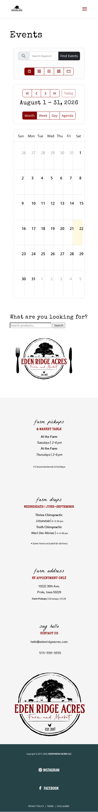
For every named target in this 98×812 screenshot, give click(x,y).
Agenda (67, 115)
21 (72, 228)
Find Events (69, 56)
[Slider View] (69, 71)
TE (47, 806)
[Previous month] (36, 93)
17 (33, 228)
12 (53, 203)
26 (24, 152)
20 (62, 228)
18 (43, 228)
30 (62, 152)
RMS (51, 806)
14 (72, 203)
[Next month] (45, 93)
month (30, 115)
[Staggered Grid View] (59, 71)
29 (53, 152)
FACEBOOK (51, 788)
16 (24, 228)
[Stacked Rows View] (49, 71)
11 (43, 203)
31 (72, 152)
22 (81, 228)
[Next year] (54, 93)
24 (33, 253)
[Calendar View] (29, 71)
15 (81, 203)
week (43, 115)
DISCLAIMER (63, 806)
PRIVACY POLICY (36, 806)
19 (53, 228)
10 (33, 203)
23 (24, 253)
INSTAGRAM (51, 770)
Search (58, 325)
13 (62, 203)
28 (43, 152)
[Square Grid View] (39, 71)
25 (43, 253)
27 (33, 152)
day (54, 115)
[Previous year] (27, 93)
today (68, 93)
